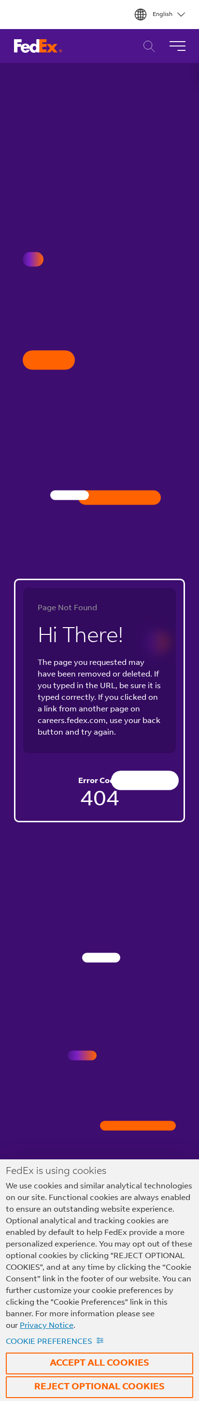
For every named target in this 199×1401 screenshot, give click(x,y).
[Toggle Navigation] (177, 46)
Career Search (146, 46)
